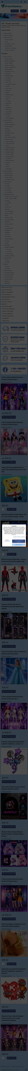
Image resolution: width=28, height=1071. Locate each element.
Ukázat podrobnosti (7, 540)
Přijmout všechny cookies (19, 541)
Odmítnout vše (18, 544)
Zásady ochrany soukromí (19, 536)
